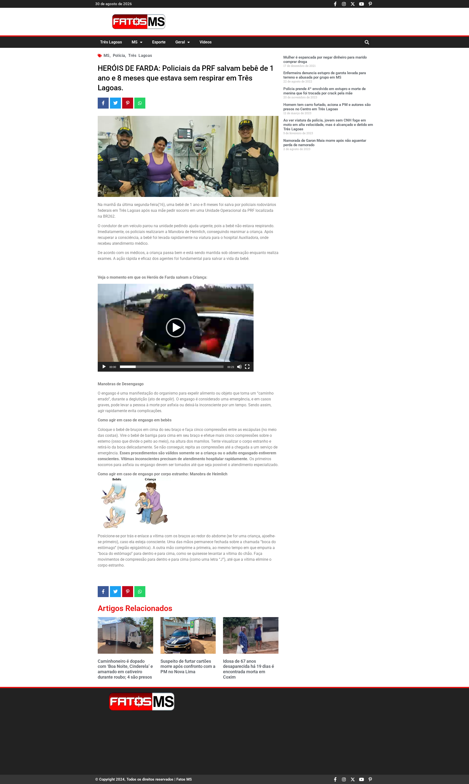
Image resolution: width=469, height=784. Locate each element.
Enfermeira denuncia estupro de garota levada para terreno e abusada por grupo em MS (324, 75)
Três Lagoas (111, 42)
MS (135, 42)
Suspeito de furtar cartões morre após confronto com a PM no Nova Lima (187, 666)
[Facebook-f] (335, 3)
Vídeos (206, 42)
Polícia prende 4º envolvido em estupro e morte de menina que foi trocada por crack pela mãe (324, 91)
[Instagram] (344, 3)
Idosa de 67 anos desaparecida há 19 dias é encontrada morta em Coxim (248, 669)
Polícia (119, 55)
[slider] (172, 367)
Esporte (159, 42)
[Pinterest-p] (370, 3)
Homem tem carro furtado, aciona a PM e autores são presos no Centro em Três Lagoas (327, 106)
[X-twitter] (352, 3)
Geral (180, 42)
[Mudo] (239, 366)
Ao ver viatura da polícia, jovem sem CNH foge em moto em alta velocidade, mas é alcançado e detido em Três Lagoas (328, 124)
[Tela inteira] (247, 366)
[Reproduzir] (104, 366)
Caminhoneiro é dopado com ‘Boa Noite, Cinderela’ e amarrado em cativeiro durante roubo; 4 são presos (125, 669)
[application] (176, 328)
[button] (367, 42)
